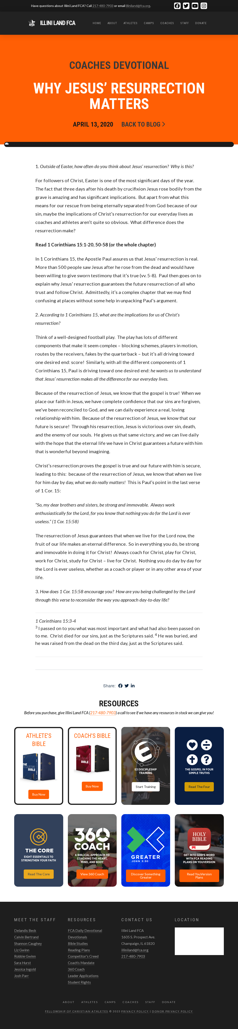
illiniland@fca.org (138, 6)
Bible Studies (78, 943)
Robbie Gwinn (25, 956)
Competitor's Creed (83, 956)
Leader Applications (83, 976)
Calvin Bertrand (26, 937)
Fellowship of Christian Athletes (76, 1011)
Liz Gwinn (21, 950)
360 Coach (76, 969)
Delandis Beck (25, 930)
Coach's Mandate (81, 963)
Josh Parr (21, 976)
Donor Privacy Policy (172, 1011)
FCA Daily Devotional (85, 930)
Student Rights (79, 982)
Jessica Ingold (25, 969)
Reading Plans (79, 950)
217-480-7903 (103, 6)
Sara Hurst (22, 963)
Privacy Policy (135, 1011)
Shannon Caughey (28, 943)
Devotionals (77, 937)
